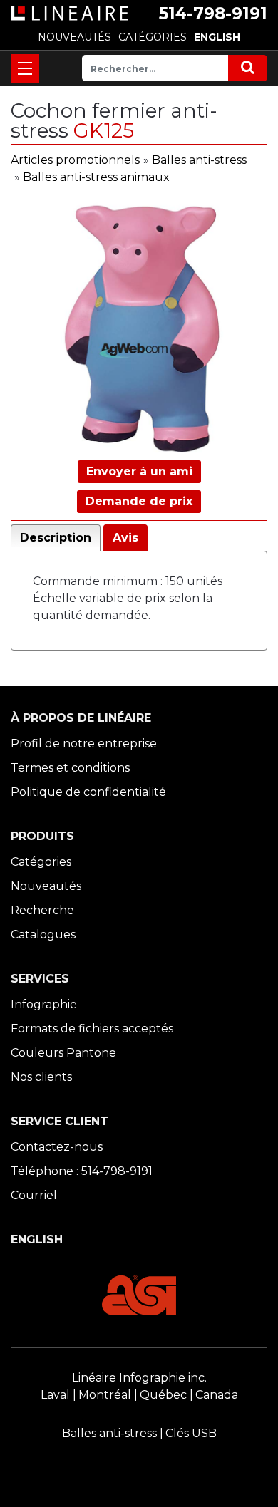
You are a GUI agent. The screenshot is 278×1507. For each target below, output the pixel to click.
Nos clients (41, 1077)
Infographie (44, 1004)
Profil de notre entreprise (84, 743)
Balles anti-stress (199, 160)
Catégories (41, 862)
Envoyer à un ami (139, 471)
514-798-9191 (213, 14)
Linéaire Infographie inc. (139, 1377)
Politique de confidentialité (88, 792)
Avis (125, 537)
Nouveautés (46, 886)
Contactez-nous (57, 1147)
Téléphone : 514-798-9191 (82, 1171)
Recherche (42, 910)
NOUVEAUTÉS (74, 37)
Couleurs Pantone (63, 1053)
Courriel (34, 1195)
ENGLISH (217, 37)
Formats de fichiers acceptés (92, 1028)
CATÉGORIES (152, 37)
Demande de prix (139, 501)
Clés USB (191, 1433)
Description (55, 537)
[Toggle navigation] (25, 68)
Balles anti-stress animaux (96, 177)
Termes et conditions (70, 768)
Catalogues (43, 934)
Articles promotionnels (75, 160)
